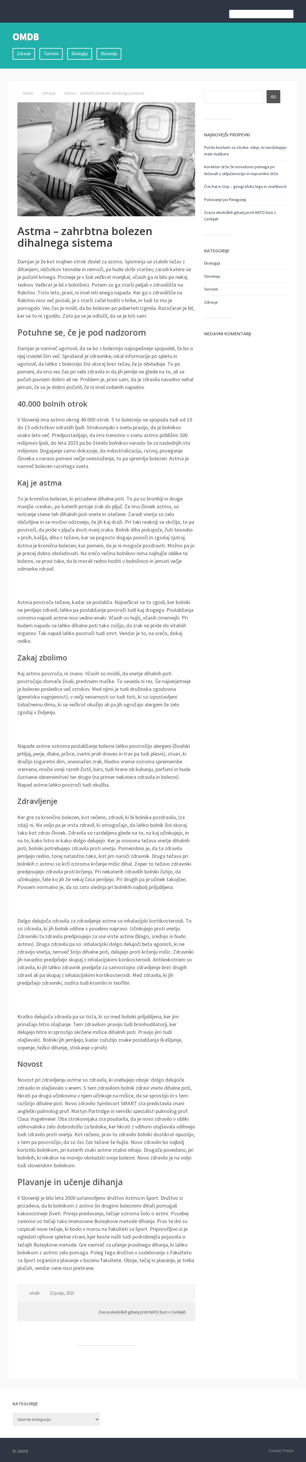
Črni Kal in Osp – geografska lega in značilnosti (245, 186)
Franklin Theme (281, 1450)
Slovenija (109, 53)
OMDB (26, 36)
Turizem (51, 53)
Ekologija (79, 53)
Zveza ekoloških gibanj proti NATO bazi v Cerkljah (142, 1312)
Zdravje (24, 53)
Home (28, 93)
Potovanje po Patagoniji (225, 199)
